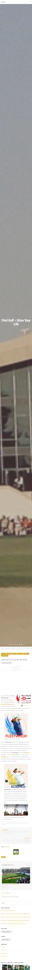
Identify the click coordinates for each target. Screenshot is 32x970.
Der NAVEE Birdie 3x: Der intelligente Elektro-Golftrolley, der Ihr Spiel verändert (15, 920)
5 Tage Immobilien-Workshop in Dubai (8, 910)
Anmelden (3, 946)
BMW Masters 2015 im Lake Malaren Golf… (10, 884)
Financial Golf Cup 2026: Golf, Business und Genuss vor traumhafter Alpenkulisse (16, 917)
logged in (8, 896)
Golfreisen (14, 653)
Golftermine (20, 653)
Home (2, 648)
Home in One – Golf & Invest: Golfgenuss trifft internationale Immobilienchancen (15, 913)
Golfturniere (26, 653)
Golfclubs (6, 648)
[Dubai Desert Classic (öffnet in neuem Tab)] (4, 754)
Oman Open (15, 754)
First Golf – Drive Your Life (16, 322)
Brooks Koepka (17, 822)
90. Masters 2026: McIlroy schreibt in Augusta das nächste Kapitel (13, 923)
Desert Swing (23, 822)
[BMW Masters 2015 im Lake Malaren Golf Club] (16, 875)
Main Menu (3, 2)
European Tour (8, 823)
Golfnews (9, 653)
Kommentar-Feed (4, 953)
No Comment (6, 887)
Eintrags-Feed (3, 950)
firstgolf (16, 667)
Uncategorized (4, 655)
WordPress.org (4, 956)
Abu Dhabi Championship (7, 822)
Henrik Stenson (20, 823)
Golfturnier (14, 823)
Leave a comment (16, 669)
